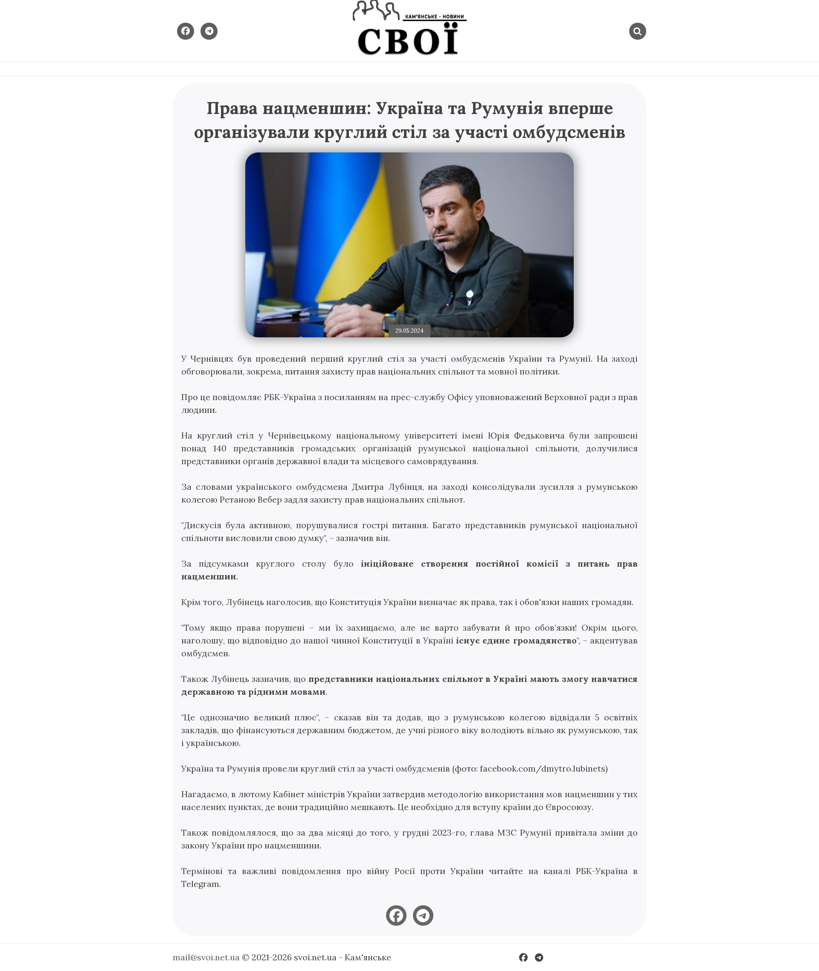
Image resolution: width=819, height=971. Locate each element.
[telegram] (423, 915)
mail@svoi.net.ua (206, 957)
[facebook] (396, 915)
